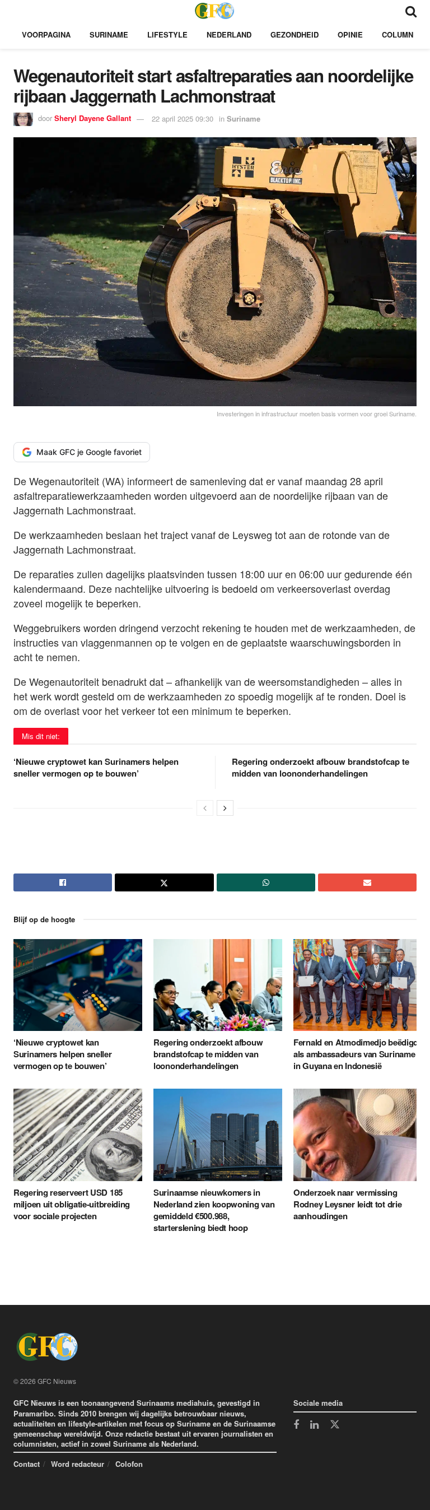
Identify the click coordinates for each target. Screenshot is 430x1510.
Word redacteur (77, 1463)
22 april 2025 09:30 (182, 118)
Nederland (229, 34)
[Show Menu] (18, 10)
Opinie (350, 34)
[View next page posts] (225, 808)
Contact (26, 1463)
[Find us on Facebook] (296, 1425)
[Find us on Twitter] (335, 1425)
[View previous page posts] (205, 808)
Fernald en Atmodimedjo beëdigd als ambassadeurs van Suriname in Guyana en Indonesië (355, 1054)
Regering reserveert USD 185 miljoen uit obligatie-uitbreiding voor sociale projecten (71, 1204)
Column (397, 34)
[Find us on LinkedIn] (314, 1425)
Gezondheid (294, 34)
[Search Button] (411, 10)
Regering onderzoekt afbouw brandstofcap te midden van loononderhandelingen (320, 767)
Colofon (129, 1463)
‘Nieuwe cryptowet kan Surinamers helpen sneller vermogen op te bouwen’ (96, 767)
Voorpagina (46, 34)
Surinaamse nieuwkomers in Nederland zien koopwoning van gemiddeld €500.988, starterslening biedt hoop (213, 1210)
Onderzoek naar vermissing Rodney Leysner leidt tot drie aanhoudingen (347, 1204)
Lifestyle (167, 34)
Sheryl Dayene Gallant (92, 118)
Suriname (109, 34)
